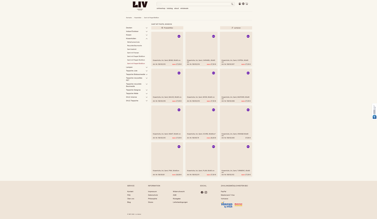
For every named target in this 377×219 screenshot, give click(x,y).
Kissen (128, 35)
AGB (174, 195)
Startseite (129, 17)
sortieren (237, 28)
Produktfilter (168, 28)
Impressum (152, 191)
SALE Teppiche (132, 101)
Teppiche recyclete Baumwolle (133, 85)
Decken (129, 28)
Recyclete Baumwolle (134, 46)
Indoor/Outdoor (132, 31)
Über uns (130, 199)
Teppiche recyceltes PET (134, 79)
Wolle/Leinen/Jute (133, 42)
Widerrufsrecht (179, 191)
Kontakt (130, 191)
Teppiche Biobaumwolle (135, 74)
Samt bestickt (131, 49)
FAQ (128, 195)
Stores (150, 202)
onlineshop (161, 8)
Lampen (129, 67)
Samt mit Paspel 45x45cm (136, 60)
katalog (170, 8)
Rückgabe (177, 199)
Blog (129, 202)
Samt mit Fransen (133, 53)
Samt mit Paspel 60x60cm (151, 17)
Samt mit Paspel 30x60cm (136, 56)
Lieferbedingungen (180, 202)
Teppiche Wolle (132, 93)
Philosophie (152, 199)
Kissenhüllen (138, 17)
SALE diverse (131, 97)
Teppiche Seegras (133, 90)
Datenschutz (153, 195)
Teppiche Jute (131, 71)
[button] (243, 4)
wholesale (184, 8)
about (176, 8)
